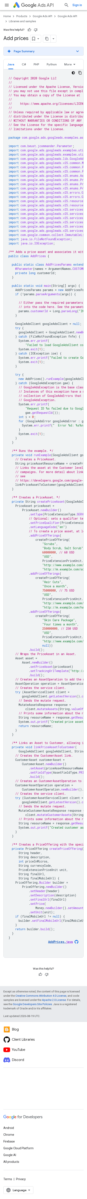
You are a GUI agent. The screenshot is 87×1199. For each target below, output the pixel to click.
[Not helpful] (36, 30)
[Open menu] (7, 5)
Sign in (77, 5)
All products (11, 1161)
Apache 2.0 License (54, 1000)
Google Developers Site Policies (32, 1004)
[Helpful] (29, 30)
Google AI (9, 1155)
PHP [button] (36, 64)
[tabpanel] (43, 513)
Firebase (9, 1141)
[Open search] (66, 5)
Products (21, 16)
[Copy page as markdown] (47, 38)
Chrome (8, 1134)
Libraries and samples (22, 21)
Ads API (46, 5)
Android (8, 1128)
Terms (7, 1179)
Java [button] (10, 64)
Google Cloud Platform (18, 1148)
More (68, 64)
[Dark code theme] (73, 72)
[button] (43, 51)
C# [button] (24, 64)
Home (7, 16)
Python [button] (52, 64)
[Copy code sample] (80, 72)
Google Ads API (42, 16)
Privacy (21, 1179)
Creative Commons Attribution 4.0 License (40, 995)
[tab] (11, 64)
